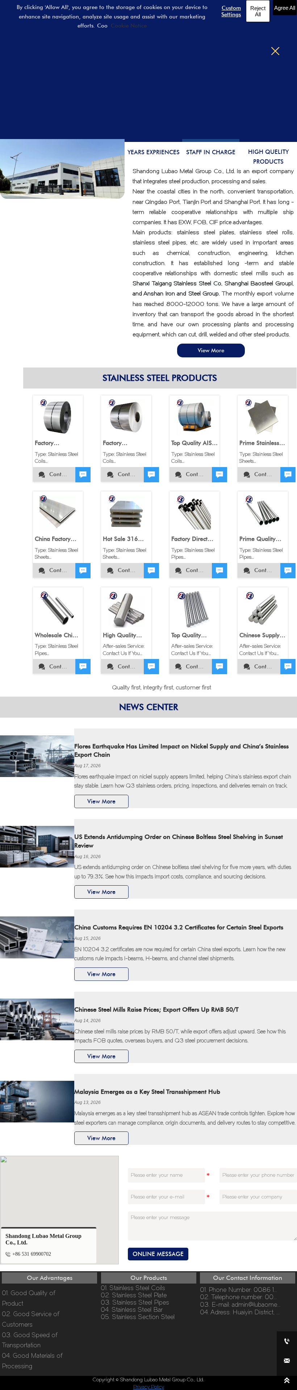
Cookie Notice (129, 25)
